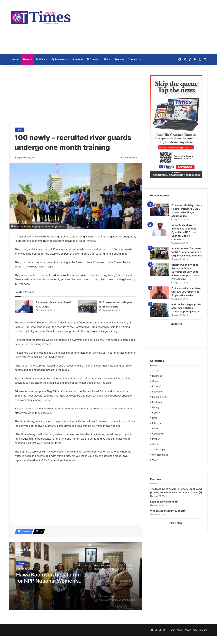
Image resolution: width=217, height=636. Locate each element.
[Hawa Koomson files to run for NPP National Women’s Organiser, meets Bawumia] (159, 253)
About (180, 630)
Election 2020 (159, 397)
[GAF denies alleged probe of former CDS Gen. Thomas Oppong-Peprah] (159, 310)
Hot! (154, 418)
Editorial (156, 386)
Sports (76, 59)
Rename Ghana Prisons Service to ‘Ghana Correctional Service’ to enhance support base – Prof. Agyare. (185, 271)
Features (157, 402)
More (118, 59)
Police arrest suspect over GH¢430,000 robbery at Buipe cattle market (186, 292)
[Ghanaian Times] (40, 16)
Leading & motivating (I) (164, 501)
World (155, 460)
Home (15, 59)
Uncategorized (160, 454)
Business (60, 59)
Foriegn (156, 407)
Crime (93, 59)
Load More (176, 323)
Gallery (156, 412)
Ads (195, 630)
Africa (106, 59)
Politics (40, 59)
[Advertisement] (142, 27)
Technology (158, 449)
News (26, 59)
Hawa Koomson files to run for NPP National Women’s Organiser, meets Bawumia (48, 578)
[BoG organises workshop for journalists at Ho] (87, 306)
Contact (203, 630)
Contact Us (134, 59)
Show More (176, 523)
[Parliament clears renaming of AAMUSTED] (24, 306)
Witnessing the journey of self (167, 510)
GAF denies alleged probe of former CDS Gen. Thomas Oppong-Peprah (186, 308)
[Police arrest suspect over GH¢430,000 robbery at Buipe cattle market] (159, 292)
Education (157, 391)
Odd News (157, 433)
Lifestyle (157, 423)
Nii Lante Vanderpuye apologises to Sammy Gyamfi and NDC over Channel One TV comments (183, 232)
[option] (75, 576)
